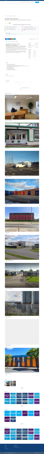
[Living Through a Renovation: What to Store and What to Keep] (7, 401)
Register (34, 0)
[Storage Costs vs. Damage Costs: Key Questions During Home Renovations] (13, 401)
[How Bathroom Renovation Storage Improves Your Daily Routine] (31, 401)
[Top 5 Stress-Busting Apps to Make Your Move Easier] (7, 383)
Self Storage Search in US (16, 446)
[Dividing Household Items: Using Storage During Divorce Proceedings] (19, 395)
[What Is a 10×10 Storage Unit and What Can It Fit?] (25, 413)
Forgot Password (37, 0)
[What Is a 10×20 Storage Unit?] (37, 413)
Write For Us (6, 447)
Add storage (37, 2)
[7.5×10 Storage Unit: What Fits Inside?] (19, 413)
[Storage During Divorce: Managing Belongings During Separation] (37, 395)
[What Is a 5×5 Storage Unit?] (7, 413)
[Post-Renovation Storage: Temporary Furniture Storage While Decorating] (31, 395)
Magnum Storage (7, 232)
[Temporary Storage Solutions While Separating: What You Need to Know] (25, 395)
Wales (29, 2)
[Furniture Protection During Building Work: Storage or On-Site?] (19, 401)
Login (30, 0)
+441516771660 (36, 47)
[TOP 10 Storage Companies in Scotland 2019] (13, 383)
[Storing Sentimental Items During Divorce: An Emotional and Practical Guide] (7, 395)
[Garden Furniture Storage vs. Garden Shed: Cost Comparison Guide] (25, 401)
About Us (6, 446)
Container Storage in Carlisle (9, 204)
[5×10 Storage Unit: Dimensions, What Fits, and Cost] (13, 413)
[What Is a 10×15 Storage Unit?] (31, 413)
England (21, 2)
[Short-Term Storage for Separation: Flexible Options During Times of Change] (13, 395)
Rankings (34, 2)
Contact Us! (6, 448)
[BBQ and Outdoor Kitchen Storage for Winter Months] (37, 401)
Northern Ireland (24, 2)
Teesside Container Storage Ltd (9, 288)
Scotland (27, 2)
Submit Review (21, 89)
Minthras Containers (8, 316)
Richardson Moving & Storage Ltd (9, 260)
